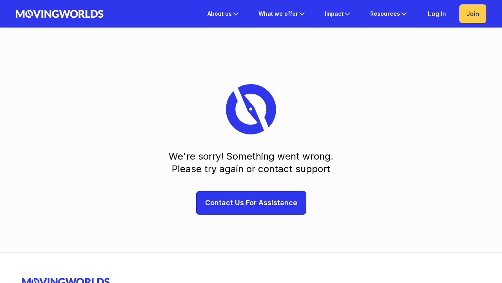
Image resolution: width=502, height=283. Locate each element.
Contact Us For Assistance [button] (251, 202)
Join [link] (472, 14)
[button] (223, 13)
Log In (437, 14)
